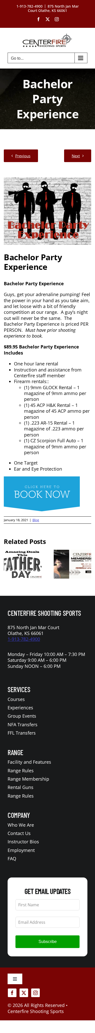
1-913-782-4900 (24, 639)
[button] (7, 564)
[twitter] (23, 992)
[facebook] (12, 992)
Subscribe (48, 941)
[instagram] (35, 992)
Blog (35, 520)
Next (76, 155)
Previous (22, 155)
